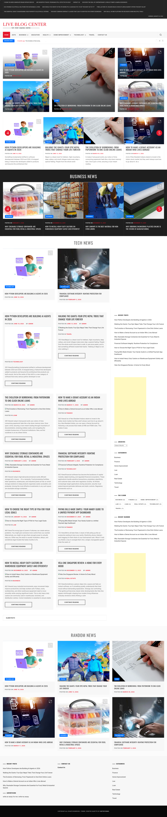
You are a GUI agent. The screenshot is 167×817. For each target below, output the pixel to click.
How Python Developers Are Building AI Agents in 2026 (24, 71)
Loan (56, 100)
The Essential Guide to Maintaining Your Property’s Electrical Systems (26, 11)
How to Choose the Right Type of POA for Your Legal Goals (27, 510)
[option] (23, 143)
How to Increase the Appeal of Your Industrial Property (140, 227)
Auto (14, 35)
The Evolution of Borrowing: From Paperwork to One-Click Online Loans (82, 105)
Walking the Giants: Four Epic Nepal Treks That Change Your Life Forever (23, 104)
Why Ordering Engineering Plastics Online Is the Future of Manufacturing (103, 227)
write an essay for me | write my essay (16, 797)
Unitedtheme (104, 811)
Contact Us (76, 2)
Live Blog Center (24, 24)
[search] (161, 35)
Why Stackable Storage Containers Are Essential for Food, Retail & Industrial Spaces (140, 104)
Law (14, 525)
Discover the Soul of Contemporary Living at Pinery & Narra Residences (104, 2)
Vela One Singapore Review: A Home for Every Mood (80, 564)
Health (46, 35)
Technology (79, 35)
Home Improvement (61, 35)
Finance (123, 65)
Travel (92, 35)
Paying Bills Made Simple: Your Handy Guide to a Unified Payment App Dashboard (81, 510)
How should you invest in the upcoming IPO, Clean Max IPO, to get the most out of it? (68, 7)
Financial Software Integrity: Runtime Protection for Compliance (80, 294)
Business (22, 35)
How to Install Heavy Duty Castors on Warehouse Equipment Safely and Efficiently (22, 227)
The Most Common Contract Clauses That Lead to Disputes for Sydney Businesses (76, 11)
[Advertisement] (130, 406)
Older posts (10, 618)
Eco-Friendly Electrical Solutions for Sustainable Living (22, 7)
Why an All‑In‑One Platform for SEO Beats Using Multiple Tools (123, 11)
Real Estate (71, 578)
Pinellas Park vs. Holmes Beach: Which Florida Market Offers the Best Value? (121, 7)
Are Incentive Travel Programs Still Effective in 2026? (53, 2)
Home (6, 35)
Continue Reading (18, 383)
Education (35, 35)
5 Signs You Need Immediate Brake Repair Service (19, 2)
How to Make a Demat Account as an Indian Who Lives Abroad (42, 41)
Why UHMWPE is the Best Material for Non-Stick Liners (61, 227)
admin (30, 323)
